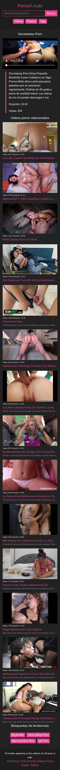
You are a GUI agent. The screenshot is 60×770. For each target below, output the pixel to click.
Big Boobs (18, 734)
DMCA (35, 765)
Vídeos (18, 21)
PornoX (30, 6)
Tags (43, 21)
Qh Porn (43, 740)
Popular (31, 21)
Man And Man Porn (23, 740)
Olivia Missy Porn (38, 734)
